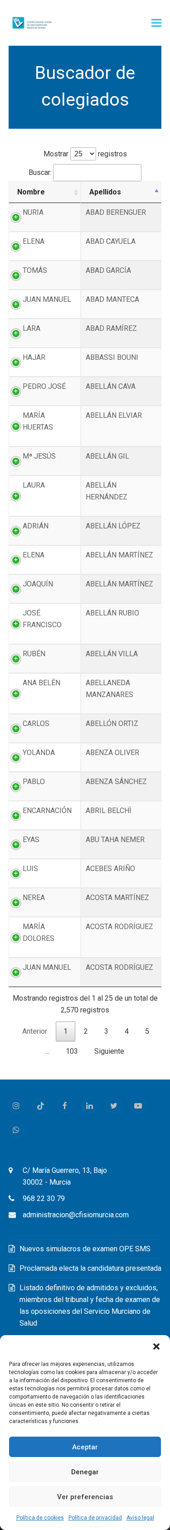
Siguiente (109, 1051)
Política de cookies (40, 1518)
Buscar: (40, 172)
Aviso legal (140, 1518)
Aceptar (85, 1447)
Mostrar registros (85, 154)
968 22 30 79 (44, 1198)
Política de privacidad (95, 1518)
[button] (156, 1346)
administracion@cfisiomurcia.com (76, 1214)
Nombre (31, 192)
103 (72, 1051)
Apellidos (105, 192)
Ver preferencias (85, 1497)
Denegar (85, 1472)
